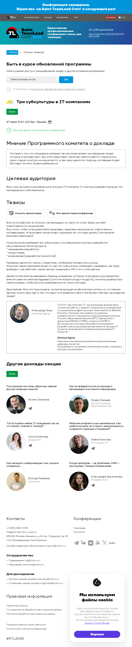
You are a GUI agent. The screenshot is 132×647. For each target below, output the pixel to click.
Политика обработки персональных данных (30, 614)
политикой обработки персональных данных (57, 89)
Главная (12, 52)
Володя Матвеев (38, 478)
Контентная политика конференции (26, 629)
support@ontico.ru (55, 546)
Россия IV (79, 532)
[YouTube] (97, 545)
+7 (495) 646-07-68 (17, 528)
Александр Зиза (42, 310)
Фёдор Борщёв (100, 400)
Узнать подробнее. (97, 623)
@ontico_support (27, 532)
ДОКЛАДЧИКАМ (62, 17)
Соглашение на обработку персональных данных (34, 609)
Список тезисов (34, 52)
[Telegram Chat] (76, 545)
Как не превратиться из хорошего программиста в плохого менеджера (92, 388)
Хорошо (97, 634)
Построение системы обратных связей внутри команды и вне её (31, 388)
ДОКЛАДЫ (48, 17)
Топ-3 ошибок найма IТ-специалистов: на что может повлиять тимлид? (32, 425)
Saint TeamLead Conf (61, 9)
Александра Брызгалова (106, 476)
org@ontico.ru (32, 560)
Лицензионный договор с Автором (25, 624)
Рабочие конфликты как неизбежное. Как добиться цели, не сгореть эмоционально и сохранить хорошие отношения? (96, 426)
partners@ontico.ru (33, 564)
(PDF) (37, 17)
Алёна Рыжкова (101, 439)
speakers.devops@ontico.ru (43, 579)
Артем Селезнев (38, 399)
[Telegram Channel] (83, 545)
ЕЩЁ (75, 17)
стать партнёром (110, 17)
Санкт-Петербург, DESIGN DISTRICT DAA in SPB (106, 35)
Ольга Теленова (38, 436)
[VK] (90, 545)
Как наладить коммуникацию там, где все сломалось (32, 465)
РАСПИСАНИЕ (29, 17)
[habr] (112, 544)
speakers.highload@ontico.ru (47, 583)
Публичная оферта (17, 605)
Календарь (80, 528)
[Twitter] (104, 545)
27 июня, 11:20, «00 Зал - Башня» (26, 122)
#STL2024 (15, 639)
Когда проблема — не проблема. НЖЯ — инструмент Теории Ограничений (94, 465)
